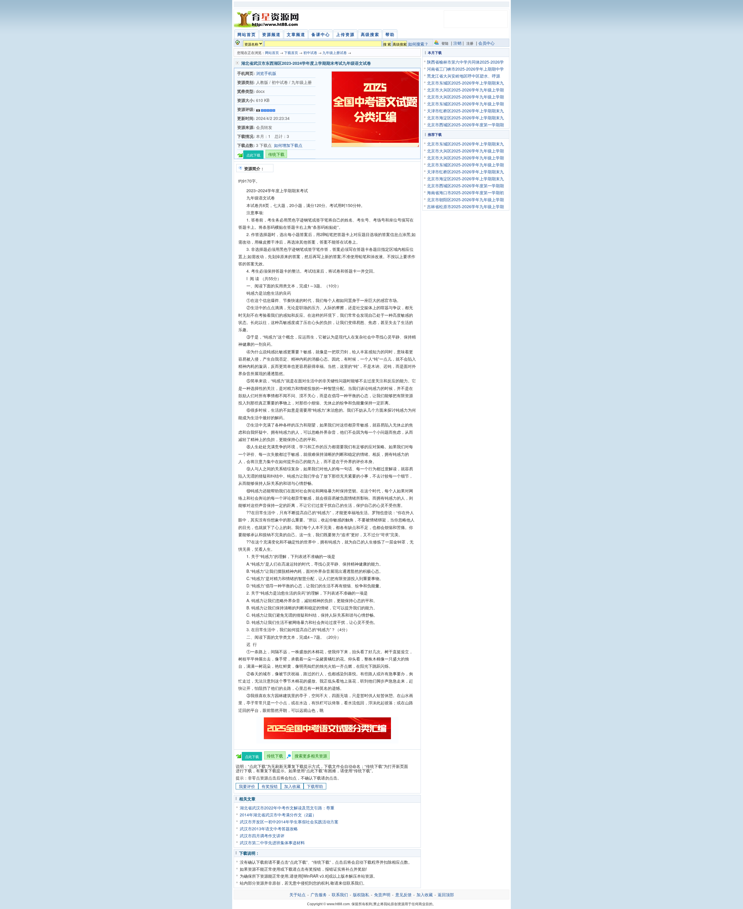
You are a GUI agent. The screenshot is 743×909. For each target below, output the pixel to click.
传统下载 (276, 154)
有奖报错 (270, 786)
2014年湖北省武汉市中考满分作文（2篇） (278, 815)
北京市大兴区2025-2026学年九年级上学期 (465, 90)
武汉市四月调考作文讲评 (262, 835)
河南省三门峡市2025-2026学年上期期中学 (465, 69)
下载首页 (291, 52)
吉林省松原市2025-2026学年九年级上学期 (465, 206)
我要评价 (247, 786)
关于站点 (297, 894)
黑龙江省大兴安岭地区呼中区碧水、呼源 (463, 76)
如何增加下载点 (288, 145)
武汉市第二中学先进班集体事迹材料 (272, 842)
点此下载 (253, 154)
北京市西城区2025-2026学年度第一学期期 (465, 124)
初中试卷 (310, 52)
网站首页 (272, 52)
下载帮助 (315, 786)
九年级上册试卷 (334, 52)
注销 (457, 43)
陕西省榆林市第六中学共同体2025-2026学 (465, 62)
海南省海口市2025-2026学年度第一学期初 (465, 192)
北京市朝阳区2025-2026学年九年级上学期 (465, 199)
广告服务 (319, 894)
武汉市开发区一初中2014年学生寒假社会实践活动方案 (289, 822)
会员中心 (486, 43)
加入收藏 (292, 786)
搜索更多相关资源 (311, 756)
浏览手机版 (266, 73)
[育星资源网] (267, 19)
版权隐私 (361, 894)
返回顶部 (446, 894)
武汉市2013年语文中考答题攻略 (269, 828)
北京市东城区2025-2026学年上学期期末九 (465, 83)
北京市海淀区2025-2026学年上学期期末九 (465, 117)
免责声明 (382, 894)
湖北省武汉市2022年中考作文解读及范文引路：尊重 (287, 808)
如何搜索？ (418, 44)
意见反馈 (403, 894)
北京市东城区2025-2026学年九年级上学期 (465, 104)
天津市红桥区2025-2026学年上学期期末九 (465, 111)
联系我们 (340, 894)
